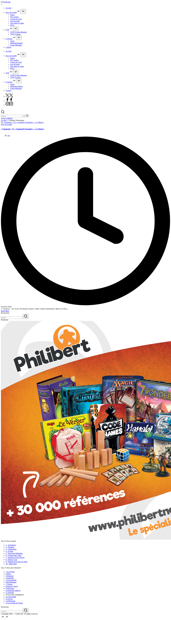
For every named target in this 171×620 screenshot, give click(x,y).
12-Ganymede (11, 597)
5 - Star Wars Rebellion (14, 553)
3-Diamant (9, 576)
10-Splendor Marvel (13, 590)
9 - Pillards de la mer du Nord (16, 562)
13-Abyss (9, 599)
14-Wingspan (10, 601)
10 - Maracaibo (11, 564)
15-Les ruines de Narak (14, 603)
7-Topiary (9, 584)
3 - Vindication (11, 549)
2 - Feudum (10, 547)
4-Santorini (10, 578)
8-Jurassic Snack (12, 586)
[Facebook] (9, 101)
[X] (9, 97)
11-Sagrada (10, 593)
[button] (24, 116)
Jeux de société (6, 124)
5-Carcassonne (11, 580)
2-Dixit (8, 574)
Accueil (4, 120)
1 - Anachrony (11, 545)
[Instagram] (9, 105)
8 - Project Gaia (11, 560)
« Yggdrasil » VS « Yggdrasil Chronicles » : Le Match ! (22, 129)
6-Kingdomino (11, 582)
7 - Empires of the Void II (15, 558)
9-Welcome (10, 588)
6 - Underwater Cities (13, 555)
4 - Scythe (9, 551)
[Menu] (2, 4)
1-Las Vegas (10, 572)
